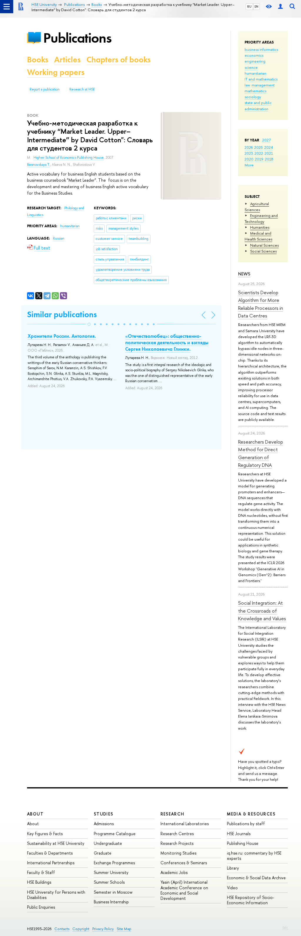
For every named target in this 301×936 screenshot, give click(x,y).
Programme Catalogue (115, 833)
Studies (103, 814)
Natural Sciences (264, 245)
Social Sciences (263, 251)
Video (232, 887)
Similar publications (62, 314)
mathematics (255, 90)
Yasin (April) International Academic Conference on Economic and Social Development (184, 890)
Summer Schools (109, 882)
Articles (67, 59)
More (249, 165)
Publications (77, 38)
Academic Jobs (174, 872)
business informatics (261, 49)
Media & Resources (251, 814)
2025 (258, 147)
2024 (268, 147)
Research (172, 814)
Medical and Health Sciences (258, 236)
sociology (253, 96)
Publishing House (242, 843)
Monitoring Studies (178, 853)
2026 (249, 147)
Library (233, 868)
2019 (259, 159)
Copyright (80, 928)
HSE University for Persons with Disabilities (56, 894)
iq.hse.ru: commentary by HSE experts (254, 855)
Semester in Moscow (113, 892)
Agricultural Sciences (257, 206)
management (263, 85)
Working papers (55, 72)
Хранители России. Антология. (62, 336)
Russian (58, 238)
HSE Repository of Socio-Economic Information (250, 900)
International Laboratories (184, 823)
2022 (259, 153)
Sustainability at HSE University (55, 843)
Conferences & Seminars (183, 862)
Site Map (124, 928)
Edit (285, 927)
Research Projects (176, 843)
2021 (269, 153)
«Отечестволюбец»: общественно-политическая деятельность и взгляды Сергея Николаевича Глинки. (166, 342)
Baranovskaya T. (38, 164)
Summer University (111, 872)
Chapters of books (118, 59)
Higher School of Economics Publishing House (69, 157)
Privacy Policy (103, 928)
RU (249, 6)
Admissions (104, 823)
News (244, 274)
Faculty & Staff (41, 872)
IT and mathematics (261, 79)
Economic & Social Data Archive (256, 877)
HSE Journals (238, 833)
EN (256, 6)
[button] (89, 324)
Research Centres (177, 833)
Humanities (259, 227)
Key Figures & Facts (45, 833)
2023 (249, 153)
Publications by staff (246, 823)
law (247, 85)
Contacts (61, 928)
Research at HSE (82, 89)
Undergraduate (108, 843)
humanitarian (255, 73)
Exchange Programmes (114, 862)
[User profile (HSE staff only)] (280, 6)
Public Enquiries (41, 907)
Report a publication (45, 89)
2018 (269, 159)
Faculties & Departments (50, 853)
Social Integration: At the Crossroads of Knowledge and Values (262, 610)
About (35, 814)
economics (254, 55)
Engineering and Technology (261, 218)
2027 (266, 140)
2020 (249, 159)
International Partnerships (50, 862)
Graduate (102, 853)
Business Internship (111, 902)
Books (37, 59)
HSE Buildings (39, 882)
